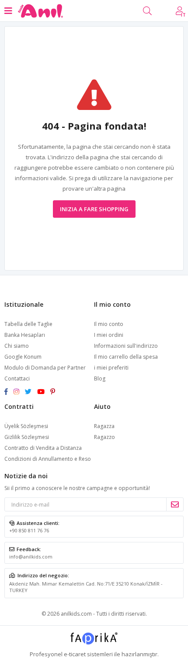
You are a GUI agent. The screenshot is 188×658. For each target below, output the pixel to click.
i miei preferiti (111, 367)
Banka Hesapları (24, 335)
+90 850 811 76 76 (29, 530)
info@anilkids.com (30, 556)
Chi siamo (16, 346)
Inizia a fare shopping (94, 209)
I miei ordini (108, 335)
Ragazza (104, 426)
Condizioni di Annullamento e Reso (47, 459)
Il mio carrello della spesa (126, 356)
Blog (99, 378)
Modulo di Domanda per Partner (45, 367)
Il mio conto (108, 324)
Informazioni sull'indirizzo (126, 346)
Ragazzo (104, 437)
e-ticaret (75, 654)
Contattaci (17, 378)
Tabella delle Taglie (28, 324)
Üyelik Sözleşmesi (26, 426)
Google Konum (23, 356)
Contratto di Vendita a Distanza (43, 448)
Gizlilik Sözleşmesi (26, 437)
